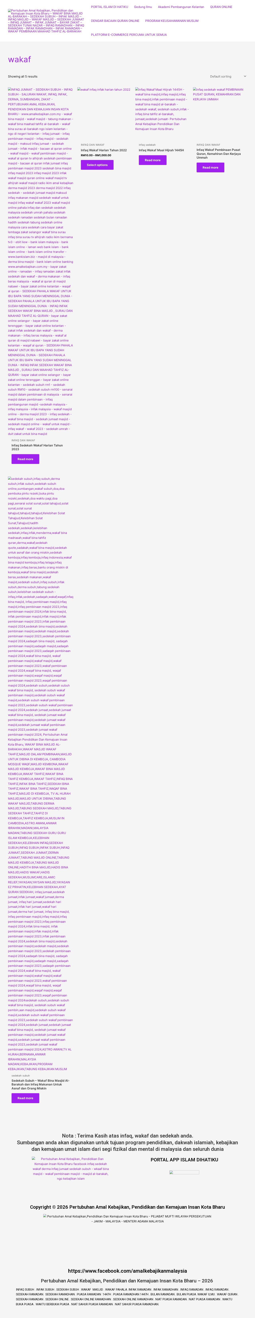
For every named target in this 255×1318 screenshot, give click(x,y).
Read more (25, 459)
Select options (97, 165)
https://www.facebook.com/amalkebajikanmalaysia (127, 1271)
